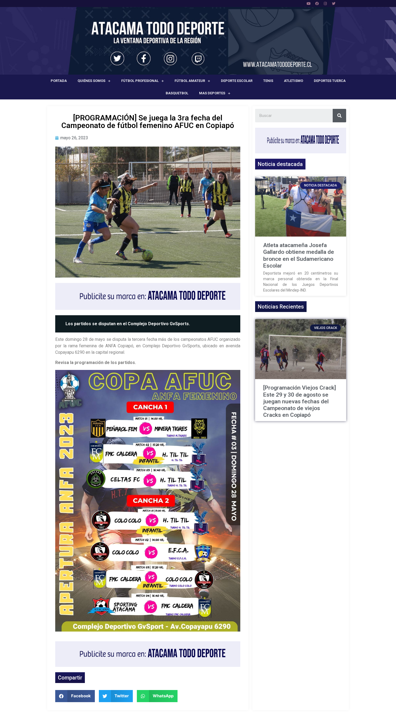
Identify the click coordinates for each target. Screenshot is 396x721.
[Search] (339, 115)
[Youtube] (308, 3)
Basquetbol (177, 93)
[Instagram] (325, 3)
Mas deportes (212, 93)
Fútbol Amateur (190, 81)
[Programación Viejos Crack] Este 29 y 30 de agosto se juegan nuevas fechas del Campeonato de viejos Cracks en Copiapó (299, 401)
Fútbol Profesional (140, 81)
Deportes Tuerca (330, 81)
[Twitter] (333, 3)
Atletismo (293, 81)
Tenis (268, 81)
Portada (59, 81)
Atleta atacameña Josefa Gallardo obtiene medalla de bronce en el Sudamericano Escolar (298, 255)
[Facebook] (316, 3)
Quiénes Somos (91, 81)
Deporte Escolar (236, 81)
